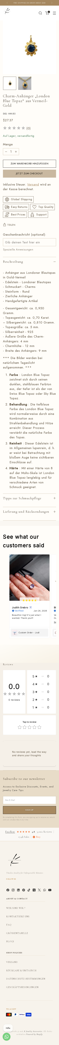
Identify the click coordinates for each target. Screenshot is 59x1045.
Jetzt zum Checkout (29, 173)
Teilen (11, 225)
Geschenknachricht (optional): (24, 234)
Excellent (10, 831)
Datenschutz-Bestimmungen (25, 978)
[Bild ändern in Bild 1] (9, 83)
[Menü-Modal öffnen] (54, 13)
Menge (8, 144)
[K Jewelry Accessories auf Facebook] (8, 890)
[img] (14, 128)
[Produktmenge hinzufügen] (16, 151)
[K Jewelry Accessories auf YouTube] (50, 890)
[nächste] (51, 3)
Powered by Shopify (34, 1034)
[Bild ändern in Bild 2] (24, 83)
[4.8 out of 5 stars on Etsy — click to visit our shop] (23, 832)
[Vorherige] (7, 3)
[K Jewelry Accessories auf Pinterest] (24, 890)
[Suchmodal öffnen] (40, 13)
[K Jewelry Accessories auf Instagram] (13, 890)
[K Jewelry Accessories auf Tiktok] (29, 890)
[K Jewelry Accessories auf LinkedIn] (19, 890)
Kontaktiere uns (18, 916)
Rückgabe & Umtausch (21, 970)
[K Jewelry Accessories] (7, 11)
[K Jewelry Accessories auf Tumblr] (34, 890)
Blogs (10, 941)
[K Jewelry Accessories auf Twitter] (40, 890)
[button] (41, 676)
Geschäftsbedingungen (22, 987)
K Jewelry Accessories (33, 1031)
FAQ (8, 924)
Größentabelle (17, 933)
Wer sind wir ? (15, 908)
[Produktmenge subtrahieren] (6, 151)
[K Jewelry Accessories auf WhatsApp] (45, 890)
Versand (33, 184)
